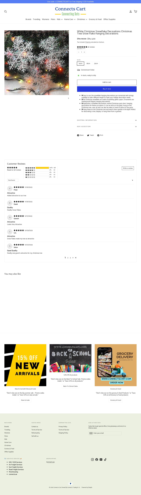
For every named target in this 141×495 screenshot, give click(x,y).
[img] (19, 187)
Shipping (87, 42)
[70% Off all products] (70, 358)
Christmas (81, 19)
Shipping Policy (63, 433)
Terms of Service (37, 430)
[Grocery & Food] (116, 365)
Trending (36, 19)
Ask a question (84, 127)
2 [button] (67, 257)
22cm (96, 63)
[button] (82, 47)
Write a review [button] (128, 168)
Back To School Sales (70, 386)
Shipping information (87, 120)
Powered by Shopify (87, 487)
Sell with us (35, 436)
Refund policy (36, 433)
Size (79, 60)
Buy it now (107, 88)
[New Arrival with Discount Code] (25, 365)
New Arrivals (25, 400)
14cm (80, 63)
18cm (88, 63)
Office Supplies (109, 19)
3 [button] (70, 257)
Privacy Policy (63, 426)
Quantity (81, 48)
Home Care (69, 19)
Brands (28, 19)
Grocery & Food (95, 19)
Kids (59, 19)
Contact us (35, 426)
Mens (53, 19)
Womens (45, 19)
